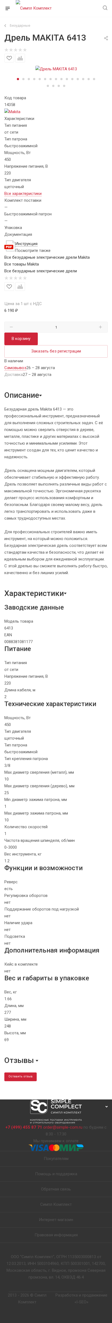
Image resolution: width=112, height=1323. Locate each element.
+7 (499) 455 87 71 (23, 1127)
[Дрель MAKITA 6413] (56, 68)
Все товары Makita (21, 264)
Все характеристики (23, 193)
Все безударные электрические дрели (40, 271)
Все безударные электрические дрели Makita (47, 257)
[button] (18, 79)
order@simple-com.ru (62, 1127)
